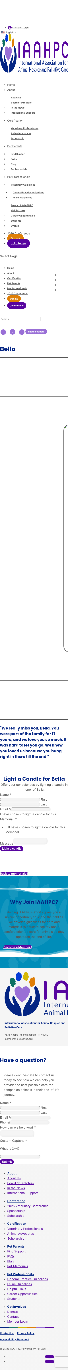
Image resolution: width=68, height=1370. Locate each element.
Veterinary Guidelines (23, 184)
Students (16, 220)
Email (5, 809)
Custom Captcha (13, 1140)
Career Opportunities (23, 215)
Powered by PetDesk (33, 1348)
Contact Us (7, 1333)
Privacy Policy (25, 1333)
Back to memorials (13, 873)
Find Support (18, 153)
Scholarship (17, 138)
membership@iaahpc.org (19, 1038)
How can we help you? (18, 1127)
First (43, 799)
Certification (15, 120)
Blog (13, 164)
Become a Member (16, 947)
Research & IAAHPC (22, 205)
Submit (7, 1161)
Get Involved (16, 1307)
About (11, 90)
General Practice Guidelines (28, 192)
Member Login (20, 27)
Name (5, 794)
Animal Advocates (21, 133)
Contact (13, 1316)
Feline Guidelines (22, 197)
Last (43, 804)
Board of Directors (21, 102)
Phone (4, 1122)
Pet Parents (14, 146)
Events (15, 225)
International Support (23, 112)
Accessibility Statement (14, 1339)
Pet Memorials (19, 169)
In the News (17, 107)
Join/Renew (18, 243)
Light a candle (36, 331)
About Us (16, 97)
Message (6, 843)
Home (11, 84)
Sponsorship (16, 1211)
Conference (16, 1201)
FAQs (14, 159)
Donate (15, 238)
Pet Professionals (18, 177)
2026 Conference (17, 293)
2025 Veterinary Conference (28, 1206)
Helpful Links (18, 210)
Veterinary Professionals (24, 128)
